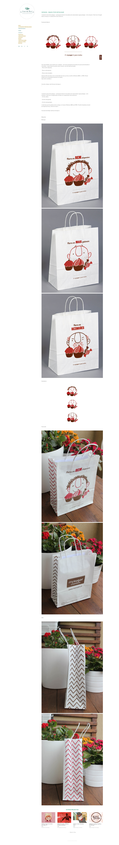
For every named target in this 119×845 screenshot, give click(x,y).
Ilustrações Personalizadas (25, 27)
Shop (19, 25)
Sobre (19, 30)
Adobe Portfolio (74, 840)
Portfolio (20, 34)
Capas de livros (22, 41)
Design (19, 39)
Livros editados (22, 36)
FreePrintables (21, 28)
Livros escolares (22, 40)
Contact (20, 32)
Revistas (20, 43)
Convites (20, 37)
